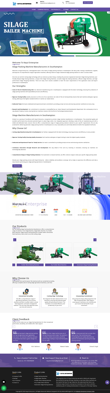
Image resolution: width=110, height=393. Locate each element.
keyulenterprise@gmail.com (47, 3)
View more (18, 183)
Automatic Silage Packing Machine (83, 265)
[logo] (22, 3)
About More (17, 166)
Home (34, 9)
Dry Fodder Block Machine (55, 265)
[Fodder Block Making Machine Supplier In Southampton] (26, 253)
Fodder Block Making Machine (26, 265)
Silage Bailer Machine (40, 378)
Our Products (55, 9)
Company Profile (43, 9)
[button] (107, 382)
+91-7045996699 (70, 3)
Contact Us (74, 9)
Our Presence (16, 380)
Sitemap (66, 9)
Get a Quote (87, 2)
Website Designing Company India (85, 391)
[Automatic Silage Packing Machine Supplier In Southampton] (83, 253)
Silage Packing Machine (41, 376)
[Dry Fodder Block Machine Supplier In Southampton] (55, 253)
